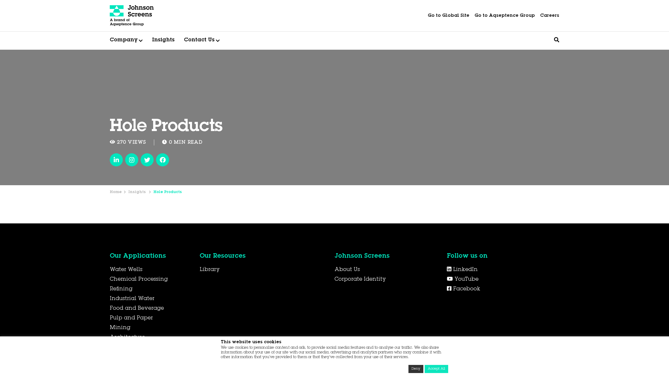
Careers (549, 16)
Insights (163, 40)
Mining (120, 328)
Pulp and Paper (131, 318)
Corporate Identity (360, 279)
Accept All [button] (436, 369)
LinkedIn (465, 270)
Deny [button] (416, 369)
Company (123, 40)
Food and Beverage (137, 308)
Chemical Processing (139, 279)
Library (210, 270)
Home (116, 192)
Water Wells (126, 270)
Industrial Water (132, 299)
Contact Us (199, 40)
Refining (121, 289)
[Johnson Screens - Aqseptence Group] (132, 15)
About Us (347, 270)
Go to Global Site (448, 16)
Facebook (466, 289)
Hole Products (167, 192)
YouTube (465, 279)
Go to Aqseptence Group (505, 16)
